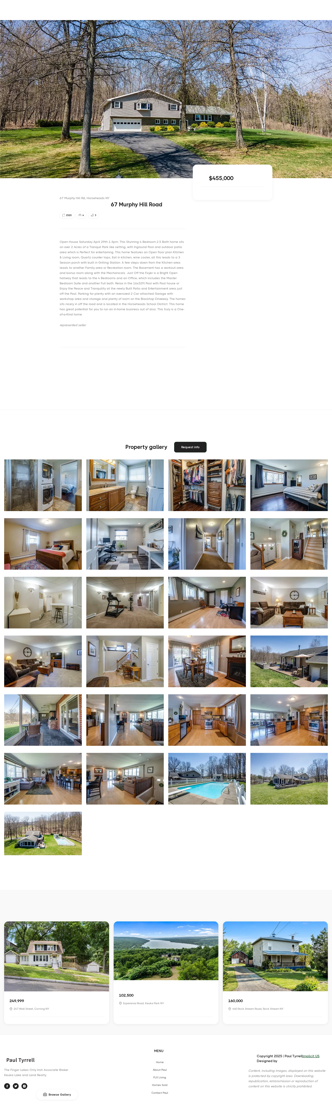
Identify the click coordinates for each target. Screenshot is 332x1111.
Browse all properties (305, 918)
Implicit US (311, 1056)
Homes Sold (159, 1085)
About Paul (160, 1069)
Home (160, 1062)
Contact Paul (159, 1092)
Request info (190, 447)
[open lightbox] (43, 485)
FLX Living (159, 1077)
